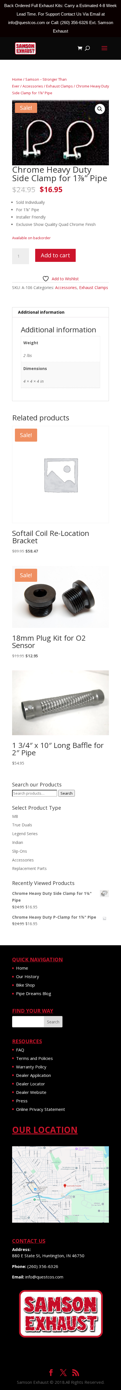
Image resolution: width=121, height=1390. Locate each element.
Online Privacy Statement (40, 1109)
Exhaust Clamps (59, 86)
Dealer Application (33, 1075)
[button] (100, 109)
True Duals (22, 824)
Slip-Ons (19, 851)
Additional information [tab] (41, 312)
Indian (17, 842)
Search (66, 793)
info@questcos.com (44, 1277)
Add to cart (55, 255)
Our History (27, 976)
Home (17, 79)
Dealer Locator (30, 1084)
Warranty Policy (31, 1067)
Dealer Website (31, 1092)
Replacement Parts (29, 868)
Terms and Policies (34, 1058)
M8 (15, 816)
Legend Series (25, 833)
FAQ (20, 1050)
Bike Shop (25, 985)
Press (22, 1101)
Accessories (33, 86)
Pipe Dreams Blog (33, 993)
